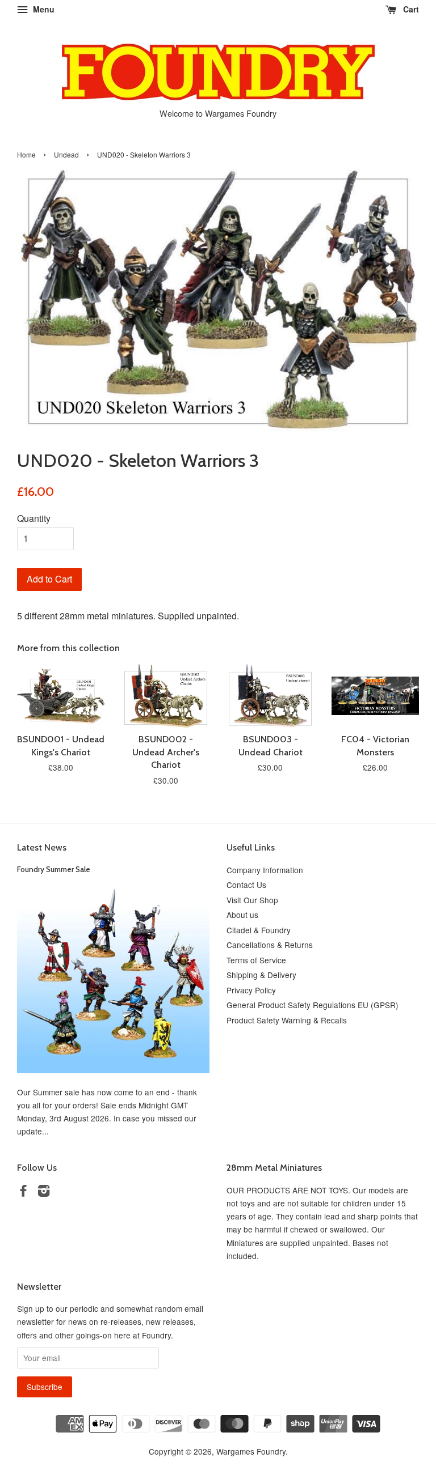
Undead (66, 154)
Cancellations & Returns (270, 944)
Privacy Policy (251, 990)
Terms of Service (256, 960)
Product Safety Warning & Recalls (287, 1020)
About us (242, 914)
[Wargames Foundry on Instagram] (43, 1192)
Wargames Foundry (251, 1451)
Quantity (34, 518)
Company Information (265, 869)
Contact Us (246, 884)
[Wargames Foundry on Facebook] (23, 1192)
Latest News (41, 847)
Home (26, 154)
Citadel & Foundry (259, 930)
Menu (42, 9)
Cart (410, 9)
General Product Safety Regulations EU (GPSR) (313, 1004)
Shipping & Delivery (261, 974)
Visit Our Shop (252, 900)
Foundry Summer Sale (53, 869)
